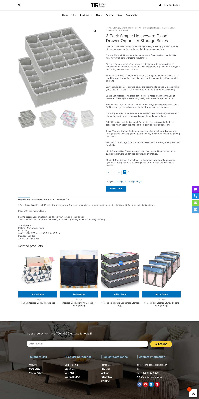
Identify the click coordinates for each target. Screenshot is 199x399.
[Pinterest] (157, 384)
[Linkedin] (151, 384)
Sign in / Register (172, 5)
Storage (116, 28)
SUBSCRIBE (161, 344)
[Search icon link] (19, 5)
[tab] (24, 199)
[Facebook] (139, 384)
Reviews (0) (63, 199)
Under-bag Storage (130, 28)
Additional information (43, 199)
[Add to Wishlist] (124, 172)
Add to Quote (116, 188)
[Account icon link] (160, 5)
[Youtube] (145, 384)
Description (24, 199)
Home (108, 28)
